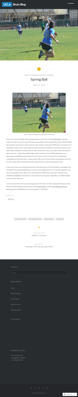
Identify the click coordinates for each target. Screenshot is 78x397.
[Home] (31, 388)
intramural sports (20, 219)
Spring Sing (42, 187)
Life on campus (48, 75)
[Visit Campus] (39, 388)
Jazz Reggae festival (59, 187)
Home (13, 288)
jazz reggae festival (35, 219)
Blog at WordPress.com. (39, 393)
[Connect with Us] (47, 388)
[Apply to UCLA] (43, 388)
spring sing (59, 219)
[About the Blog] (35, 388)
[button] (39, 113)
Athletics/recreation (32, 75)
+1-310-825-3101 (17, 360)
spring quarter (48, 219)
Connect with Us (16, 310)
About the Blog (15, 293)
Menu (71, 3)
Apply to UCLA (15, 304)
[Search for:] (39, 273)
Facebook (15, 319)
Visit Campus (15, 299)
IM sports (58, 139)
